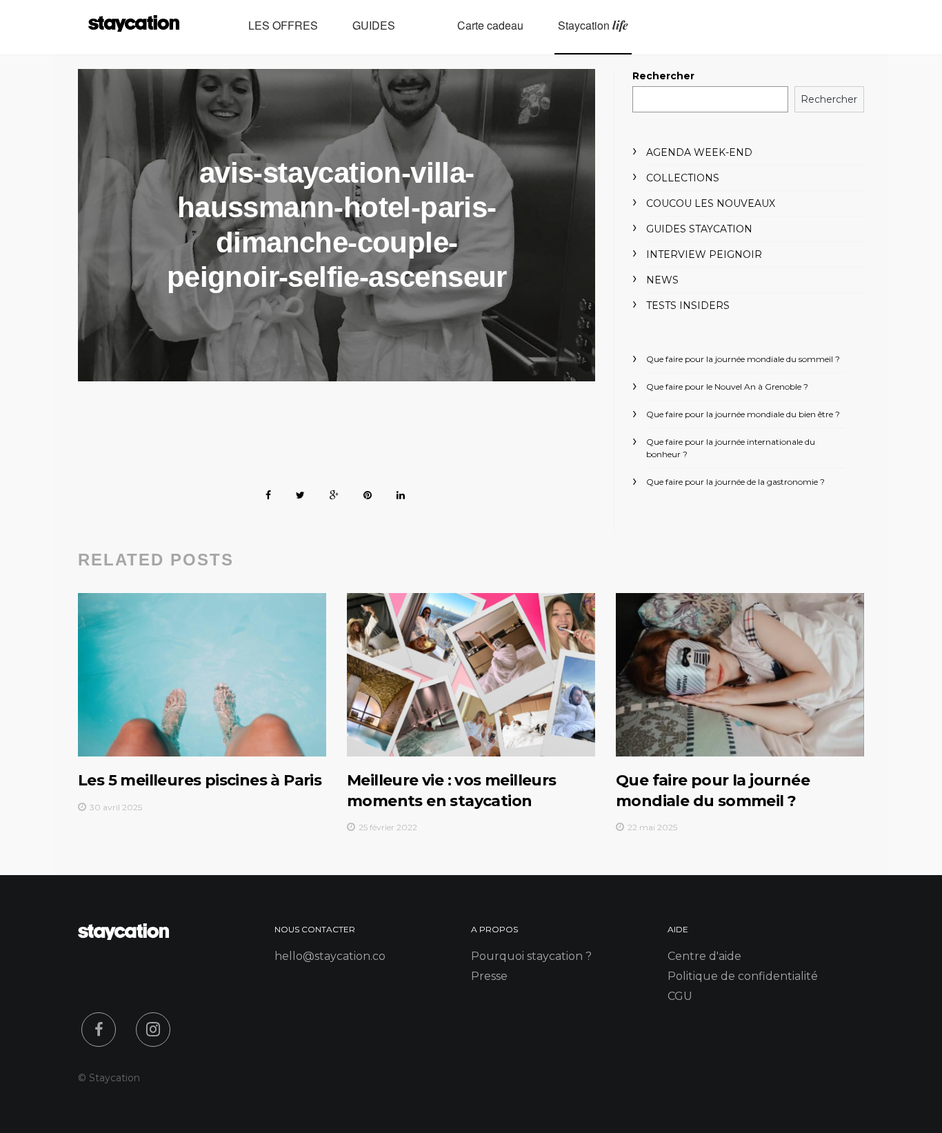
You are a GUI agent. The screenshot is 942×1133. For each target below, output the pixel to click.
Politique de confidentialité (743, 976)
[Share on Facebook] (268, 493)
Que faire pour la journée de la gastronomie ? (735, 482)
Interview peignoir (704, 254)
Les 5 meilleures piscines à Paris (199, 780)
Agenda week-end (699, 152)
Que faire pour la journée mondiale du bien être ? (743, 414)
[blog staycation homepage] (133, 27)
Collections (682, 178)
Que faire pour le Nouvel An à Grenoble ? (727, 386)
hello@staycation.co (329, 956)
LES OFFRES (283, 25)
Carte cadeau (490, 25)
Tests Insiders (688, 305)
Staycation (593, 25)
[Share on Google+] (334, 493)
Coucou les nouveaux (710, 203)
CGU (680, 996)
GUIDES (373, 25)
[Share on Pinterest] (368, 493)
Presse (489, 976)
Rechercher (663, 76)
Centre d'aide (704, 956)
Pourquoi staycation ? (531, 956)
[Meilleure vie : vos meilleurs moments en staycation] (471, 674)
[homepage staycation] (123, 936)
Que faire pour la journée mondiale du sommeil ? (743, 359)
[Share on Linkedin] (401, 493)
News (662, 280)
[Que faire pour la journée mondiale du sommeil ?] (740, 674)
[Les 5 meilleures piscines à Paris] (202, 674)
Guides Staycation (699, 229)
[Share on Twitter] (300, 493)
